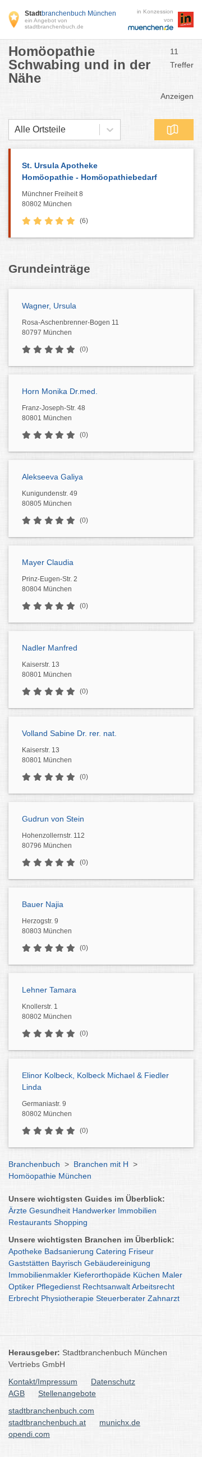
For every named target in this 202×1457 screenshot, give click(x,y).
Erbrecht (23, 1298)
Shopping (71, 1222)
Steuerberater (120, 1298)
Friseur (141, 1251)
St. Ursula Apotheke (89, 171)
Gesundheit (49, 1210)
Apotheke (25, 1251)
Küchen (146, 1274)
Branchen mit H (101, 1164)
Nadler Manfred (49, 647)
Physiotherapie (67, 1298)
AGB (16, 1393)
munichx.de (119, 1422)
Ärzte (17, 1210)
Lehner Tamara (49, 989)
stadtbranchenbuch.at (47, 1422)
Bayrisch (67, 1263)
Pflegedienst (58, 1286)
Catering (111, 1251)
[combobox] (14, 129)
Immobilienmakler (39, 1274)
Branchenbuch (34, 1164)
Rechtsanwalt (106, 1286)
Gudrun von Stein (53, 818)
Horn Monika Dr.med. (60, 391)
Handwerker (94, 1210)
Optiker (21, 1286)
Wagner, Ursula (49, 305)
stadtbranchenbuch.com (51, 1410)
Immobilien (137, 1210)
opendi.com (29, 1434)
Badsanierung (69, 1251)
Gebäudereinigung (117, 1263)
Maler (172, 1274)
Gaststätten (28, 1263)
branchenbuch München (70, 13)
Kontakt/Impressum (42, 1381)
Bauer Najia (42, 904)
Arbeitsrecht (153, 1286)
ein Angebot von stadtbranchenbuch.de (54, 23)
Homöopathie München (49, 1175)
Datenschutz (113, 1381)
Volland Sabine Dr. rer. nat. (69, 733)
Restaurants (30, 1222)
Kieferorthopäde (102, 1274)
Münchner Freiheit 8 (52, 199)
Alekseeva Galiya (52, 476)
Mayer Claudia (48, 562)
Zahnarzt (164, 1298)
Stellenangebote (67, 1393)
